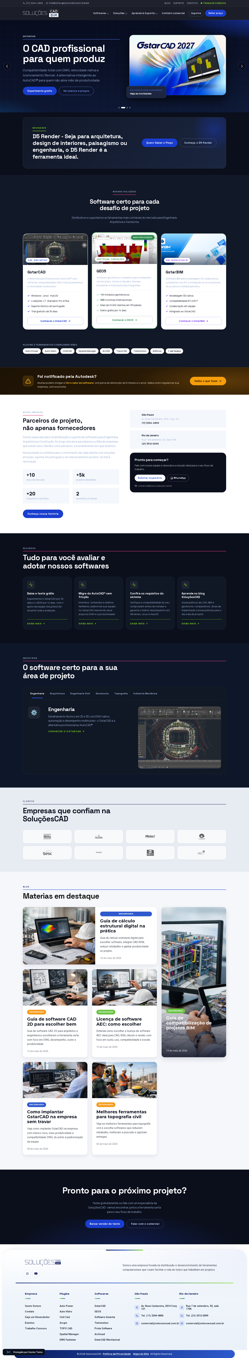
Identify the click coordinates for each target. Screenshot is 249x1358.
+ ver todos (174, 350)
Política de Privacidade (117, 1353)
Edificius (157, 350)
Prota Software (103, 1328)
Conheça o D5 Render (198, 142)
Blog (168, 3)
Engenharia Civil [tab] (80, 693)
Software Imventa (105, 1317)
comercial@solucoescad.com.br (69, 3)
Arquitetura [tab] (57, 693)
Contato (192, 3)
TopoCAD (121, 350)
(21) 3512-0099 (150, 443)
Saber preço (215, 13)
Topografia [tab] (121, 693)
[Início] (43, 13)
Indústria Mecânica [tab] (145, 693)
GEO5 (98, 1311)
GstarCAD (100, 1306)
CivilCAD (67, 350)
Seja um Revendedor (37, 1317)
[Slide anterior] (7, 66)
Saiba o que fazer (206, 381)
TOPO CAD (66, 1328)
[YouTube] (36, 1273)
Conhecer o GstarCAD (53, 321)
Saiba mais (34, 623)
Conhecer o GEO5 (122, 320)
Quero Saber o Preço (159, 142)
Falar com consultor (90, 95)
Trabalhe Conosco (214, 3)
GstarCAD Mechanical (107, 1339)
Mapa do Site (141, 1353)
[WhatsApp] (27, 1273)
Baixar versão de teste (105, 1223)
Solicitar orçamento (150, 477)
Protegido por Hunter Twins (28, 1352)
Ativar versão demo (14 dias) (46, 95)
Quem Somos (33, 1306)
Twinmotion (139, 350)
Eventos (29, 1323)
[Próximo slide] (242, 66)
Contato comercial (173, 13)
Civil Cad (65, 1317)
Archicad (100, 1334)
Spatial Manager (87, 350)
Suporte (178, 3)
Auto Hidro (50, 350)
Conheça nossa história (43, 513)
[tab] (119, 107)
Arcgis (63, 1323)
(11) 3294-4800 (34, 3)
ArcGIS (106, 350)
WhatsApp (180, 477)
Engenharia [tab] (37, 693)
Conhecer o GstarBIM (192, 321)
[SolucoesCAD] (43, 1262)
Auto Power (31, 350)
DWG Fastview (68, 1339)
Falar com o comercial (145, 1223)
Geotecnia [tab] (102, 693)
